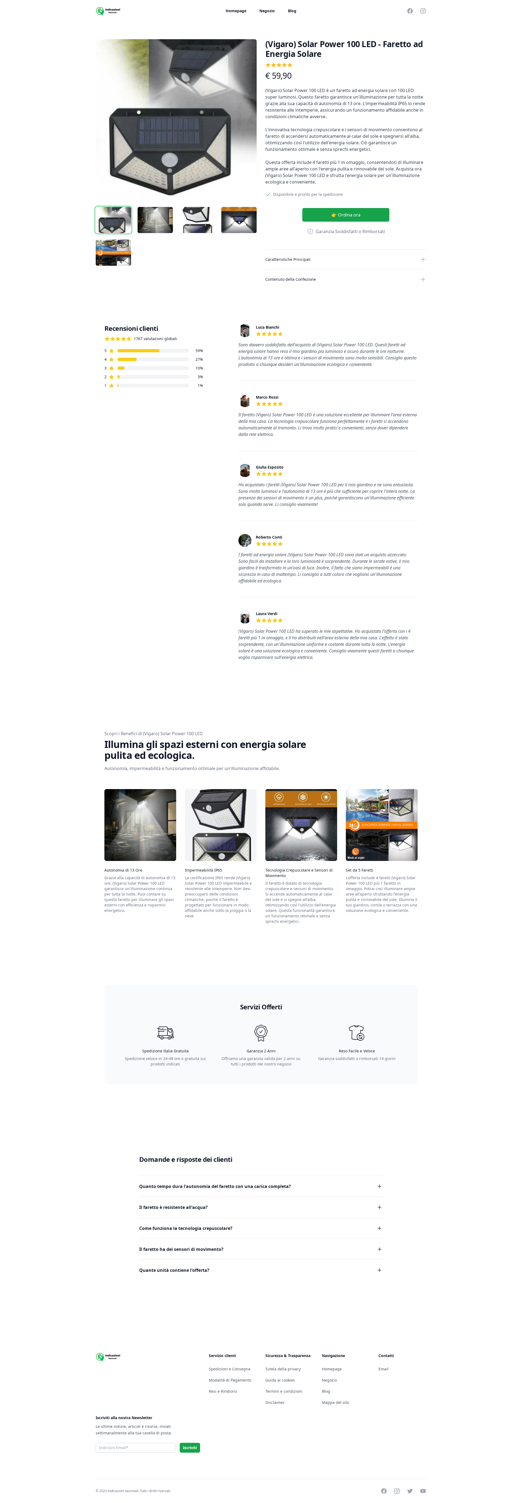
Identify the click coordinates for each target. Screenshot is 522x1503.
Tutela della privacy (283, 1368)
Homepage (236, 10)
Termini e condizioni (283, 1391)
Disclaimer (275, 1402)
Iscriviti (190, 1447)
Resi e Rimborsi (223, 1391)
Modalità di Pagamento (230, 1380)
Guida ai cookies (280, 1380)
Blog (292, 10)
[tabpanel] (176, 119)
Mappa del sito (335, 1402)
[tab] (113, 220)
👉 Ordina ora (346, 215)
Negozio (267, 10)
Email (383, 1368)
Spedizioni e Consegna (229, 1368)
